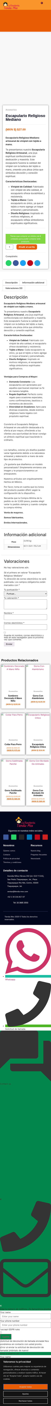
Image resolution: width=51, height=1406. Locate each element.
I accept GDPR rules (10, 1329)
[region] (25, 1382)
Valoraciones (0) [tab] (13, 288)
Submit (5, 1336)
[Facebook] (5, 837)
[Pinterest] (37, 837)
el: (15, 903)
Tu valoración (11, 598)
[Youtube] (45, 837)
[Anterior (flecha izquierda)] (4, 703)
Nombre (9, 613)
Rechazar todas (25, 1401)
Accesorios (11, 109)
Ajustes (25, 1394)
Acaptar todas (25, 1387)
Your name (5, 1312)
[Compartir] (48, 3)
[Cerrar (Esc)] (42, 3)
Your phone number (9, 1321)
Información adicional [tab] (33, 282)
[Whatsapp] (13, 837)
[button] (9, 263)
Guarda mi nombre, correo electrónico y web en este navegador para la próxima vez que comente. (24, 637)
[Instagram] (21, 837)
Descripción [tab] (11, 282)
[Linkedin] (29, 837)
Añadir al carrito (27, 247)
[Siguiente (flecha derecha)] (46, 703)
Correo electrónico (14, 623)
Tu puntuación (12, 590)
